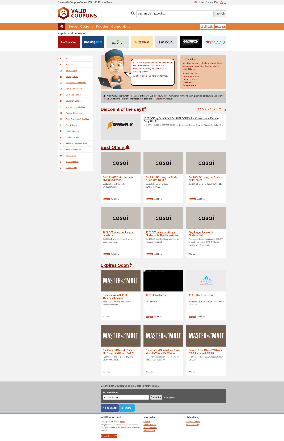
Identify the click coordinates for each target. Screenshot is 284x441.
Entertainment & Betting (75, 107)
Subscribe (156, 397)
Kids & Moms (71, 156)
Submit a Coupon (193, 422)
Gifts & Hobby (71, 125)
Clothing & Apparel (73, 95)
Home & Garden (72, 137)
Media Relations (150, 428)
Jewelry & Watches (73, 149)
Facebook (111, 408)
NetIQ (122, 422)
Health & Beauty (72, 131)
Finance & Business (74, 113)
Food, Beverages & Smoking (77, 119)
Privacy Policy (169, 397)
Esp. (223, 2)
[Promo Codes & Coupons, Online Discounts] (77, 19)
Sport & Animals (72, 162)
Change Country (107, 436)
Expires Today (71, 71)
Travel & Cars (71, 168)
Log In (222, 26)
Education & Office (73, 101)
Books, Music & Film (74, 89)
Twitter (128, 408)
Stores (72, 26)
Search (220, 13)
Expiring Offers (72, 77)
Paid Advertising (192, 425)
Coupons (86, 26)
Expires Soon (115, 265)
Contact (146, 422)
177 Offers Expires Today (211, 109)
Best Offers (70, 65)
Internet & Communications (77, 143)
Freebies (102, 26)
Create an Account (164, 99)
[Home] (61, 26)
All (67, 58)
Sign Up (208, 26)
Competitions (120, 26)
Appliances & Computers (76, 83)
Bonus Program (149, 425)
